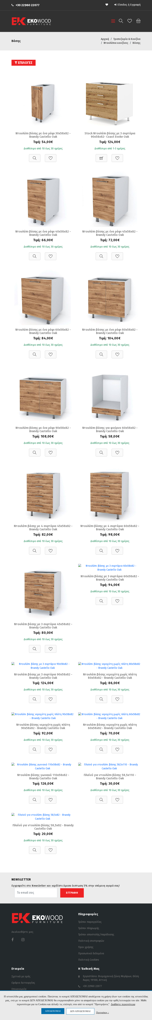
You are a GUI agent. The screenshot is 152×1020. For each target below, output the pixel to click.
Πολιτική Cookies (88, 959)
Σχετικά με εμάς (20, 976)
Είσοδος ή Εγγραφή (129, 4)
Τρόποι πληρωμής (88, 928)
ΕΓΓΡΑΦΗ (72, 892)
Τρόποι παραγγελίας (90, 922)
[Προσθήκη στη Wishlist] (50, 156)
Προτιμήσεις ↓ (102, 1012)
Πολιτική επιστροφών (91, 940)
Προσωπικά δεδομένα (91, 953)
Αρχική (105, 39)
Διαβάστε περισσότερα (123, 1004)
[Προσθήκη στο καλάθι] (101, 156)
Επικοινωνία (18, 989)
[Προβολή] (34, 156)
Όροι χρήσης (85, 947)
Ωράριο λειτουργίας (23, 982)
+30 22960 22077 (27, 5)
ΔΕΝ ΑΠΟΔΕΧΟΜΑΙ (80, 1011)
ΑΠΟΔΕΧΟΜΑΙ (53, 1011)
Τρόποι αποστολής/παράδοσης (96, 934)
